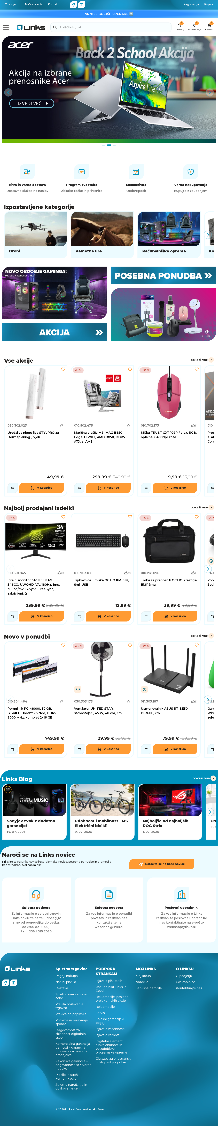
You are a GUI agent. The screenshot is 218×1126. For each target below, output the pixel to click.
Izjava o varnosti (108, 1035)
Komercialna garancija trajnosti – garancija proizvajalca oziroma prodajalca (73, 1049)
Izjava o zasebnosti (110, 1029)
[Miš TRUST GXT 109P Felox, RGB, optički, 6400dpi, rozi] (169, 431)
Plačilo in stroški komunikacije (68, 1076)
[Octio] (163, 314)
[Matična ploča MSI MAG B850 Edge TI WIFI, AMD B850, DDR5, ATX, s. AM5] (102, 431)
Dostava (62, 988)
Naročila (142, 982)
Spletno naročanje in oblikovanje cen (71, 1086)
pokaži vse (199, 360)
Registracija (191, 4)
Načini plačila (34, 4)
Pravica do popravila (71, 1014)
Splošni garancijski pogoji (110, 1021)
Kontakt (53, 4)
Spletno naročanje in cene (71, 996)
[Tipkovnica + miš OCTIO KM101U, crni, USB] (102, 569)
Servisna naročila (149, 988)
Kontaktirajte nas (189, 988)
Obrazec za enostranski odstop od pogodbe (113, 1060)
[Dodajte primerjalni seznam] (12, 488)
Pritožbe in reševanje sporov (72, 1022)
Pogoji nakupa (67, 976)
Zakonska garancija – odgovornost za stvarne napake (73, 1065)
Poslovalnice (185, 982)
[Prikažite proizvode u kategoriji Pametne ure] (102, 235)
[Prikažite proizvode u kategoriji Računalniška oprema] (169, 235)
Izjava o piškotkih (109, 981)
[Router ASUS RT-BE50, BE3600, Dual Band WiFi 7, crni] (169, 699)
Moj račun (143, 976)
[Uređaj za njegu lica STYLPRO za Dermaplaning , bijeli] (36, 431)
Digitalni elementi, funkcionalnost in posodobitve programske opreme (111, 1046)
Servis (100, 1013)
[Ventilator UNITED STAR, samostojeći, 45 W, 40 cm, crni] (102, 699)
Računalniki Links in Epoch (111, 989)
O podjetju (12, 4)
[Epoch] (54, 293)
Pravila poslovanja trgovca (69, 1006)
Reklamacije (105, 1007)
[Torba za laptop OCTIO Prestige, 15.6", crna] (169, 569)
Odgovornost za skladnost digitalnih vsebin (71, 1034)
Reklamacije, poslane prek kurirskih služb (112, 999)
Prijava (208, 4)
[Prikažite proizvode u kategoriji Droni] (36, 235)
